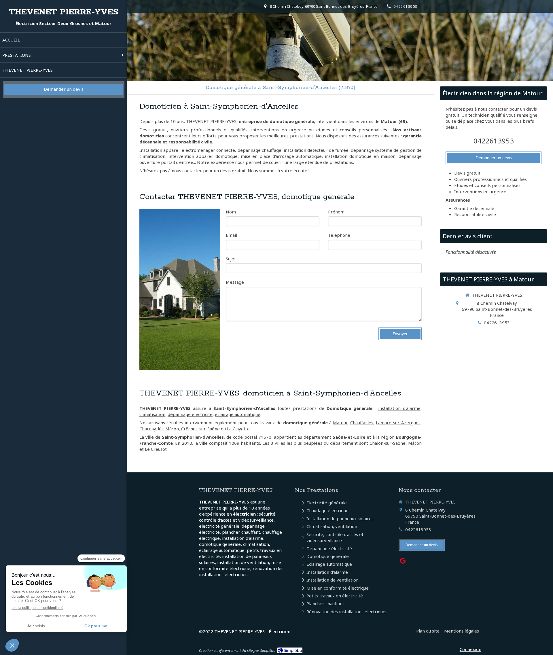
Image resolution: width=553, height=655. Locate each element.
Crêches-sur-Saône (200, 428)
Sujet (231, 259)
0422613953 (494, 140)
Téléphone (339, 235)
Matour (340, 422)
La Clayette (238, 428)
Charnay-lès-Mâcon (159, 428)
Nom (231, 212)
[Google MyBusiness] (403, 562)
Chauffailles (361, 422)
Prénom (336, 212)
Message (235, 282)
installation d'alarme (399, 408)
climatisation (152, 414)
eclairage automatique (237, 414)
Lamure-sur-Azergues (398, 422)
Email (231, 235)
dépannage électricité (190, 414)
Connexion (470, 649)
